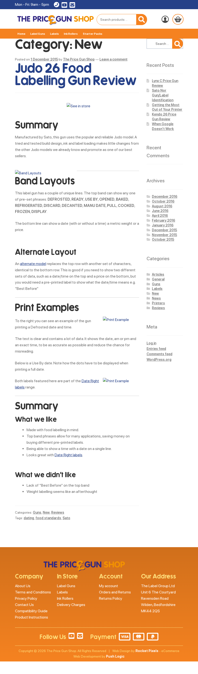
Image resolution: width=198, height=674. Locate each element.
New (46, 512)
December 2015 (164, 230)
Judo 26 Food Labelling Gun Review (75, 74)
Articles (158, 274)
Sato (66, 518)
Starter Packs (92, 33)
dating (29, 518)
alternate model (33, 263)
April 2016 (160, 216)
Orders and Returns (115, 592)
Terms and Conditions (33, 592)
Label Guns (37, 33)
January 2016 (162, 225)
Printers (158, 303)
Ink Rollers (71, 33)
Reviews (57, 512)
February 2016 (163, 220)
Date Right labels (68, 455)
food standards (48, 518)
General (158, 279)
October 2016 (163, 201)
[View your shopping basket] (178, 19)
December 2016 (164, 196)
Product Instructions (31, 617)
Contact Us (24, 604)
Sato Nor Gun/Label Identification (162, 95)
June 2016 (160, 211)
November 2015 (164, 235)
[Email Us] (72, 6)
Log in (151, 343)
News (156, 298)
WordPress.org (159, 359)
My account (108, 586)
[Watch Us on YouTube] (64, 6)
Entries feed (156, 349)
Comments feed (159, 354)
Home (21, 33)
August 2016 (162, 206)
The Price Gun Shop (79, 59)
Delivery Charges (71, 604)
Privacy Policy (26, 598)
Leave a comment (113, 59)
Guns (37, 512)
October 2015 (163, 239)
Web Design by (135, 651)
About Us (22, 586)
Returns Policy (110, 598)
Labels (54, 33)
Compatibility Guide (31, 611)
